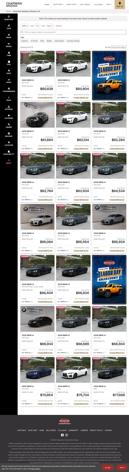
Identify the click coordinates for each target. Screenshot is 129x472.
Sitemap (108, 430)
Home (46, 5)
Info (108, 4)
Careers (84, 430)
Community (73, 430)
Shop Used (71, 4)
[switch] (24, 41)
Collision (98, 5)
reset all (58, 26)
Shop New (57, 4)
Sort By (107, 47)
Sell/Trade (85, 5)
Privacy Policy (96, 430)
